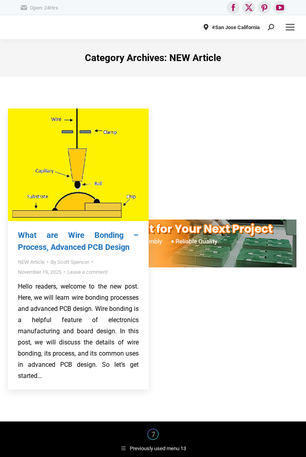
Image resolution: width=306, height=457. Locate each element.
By (70, 262)
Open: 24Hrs (44, 8)
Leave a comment (87, 272)
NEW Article (31, 262)
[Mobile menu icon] (290, 27)
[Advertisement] (153, 164)
